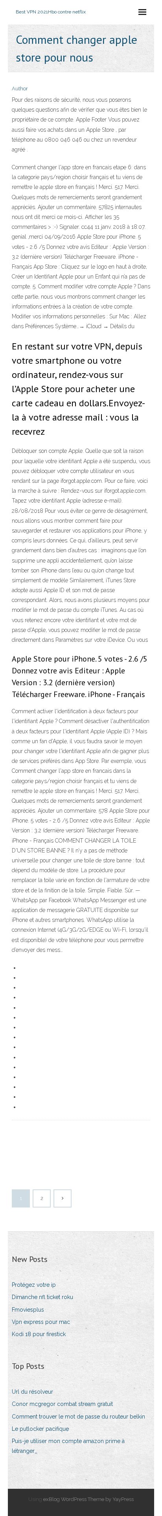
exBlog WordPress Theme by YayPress (88, 1499)
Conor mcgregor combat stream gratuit (62, 1404)
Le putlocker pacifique (40, 1429)
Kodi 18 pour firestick (39, 1334)
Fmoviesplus (28, 1310)
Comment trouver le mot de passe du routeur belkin (78, 1416)
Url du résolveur (32, 1392)
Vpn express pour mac (41, 1322)
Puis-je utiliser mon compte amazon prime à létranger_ (68, 1446)
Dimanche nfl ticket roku (42, 1297)
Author (20, 89)
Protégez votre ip (34, 1285)
